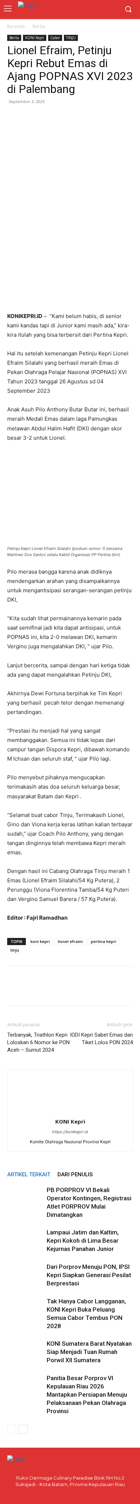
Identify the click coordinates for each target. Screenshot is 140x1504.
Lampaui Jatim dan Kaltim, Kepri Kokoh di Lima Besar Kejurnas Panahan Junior (83, 1240)
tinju (14, 950)
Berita (39, 26)
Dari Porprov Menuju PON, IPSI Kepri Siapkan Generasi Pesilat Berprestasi (89, 1275)
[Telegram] (64, 118)
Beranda (16, 26)
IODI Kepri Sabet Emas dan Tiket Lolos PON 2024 (101, 1039)
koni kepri (40, 941)
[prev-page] (11, 1429)
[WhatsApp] (47, 118)
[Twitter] (31, 118)
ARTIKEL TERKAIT (28, 1174)
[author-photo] (70, 1111)
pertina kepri (103, 941)
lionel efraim (70, 941)
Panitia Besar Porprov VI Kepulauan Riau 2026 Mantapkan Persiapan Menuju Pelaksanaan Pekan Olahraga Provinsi (87, 1394)
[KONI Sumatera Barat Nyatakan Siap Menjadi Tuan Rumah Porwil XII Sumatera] (25, 1352)
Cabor (55, 37)
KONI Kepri (34, 37)
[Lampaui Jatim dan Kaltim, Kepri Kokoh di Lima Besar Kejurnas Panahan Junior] (25, 1240)
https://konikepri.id (70, 1131)
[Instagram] (76, 1494)
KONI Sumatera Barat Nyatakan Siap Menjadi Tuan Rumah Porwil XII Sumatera (89, 1352)
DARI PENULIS (75, 1174)
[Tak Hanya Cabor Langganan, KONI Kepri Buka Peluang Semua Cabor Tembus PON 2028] (25, 1309)
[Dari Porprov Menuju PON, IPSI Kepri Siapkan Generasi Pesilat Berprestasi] (25, 1275)
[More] (80, 118)
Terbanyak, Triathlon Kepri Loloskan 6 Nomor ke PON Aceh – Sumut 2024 (38, 1042)
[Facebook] (14, 118)
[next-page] (23, 1429)
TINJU (71, 37)
